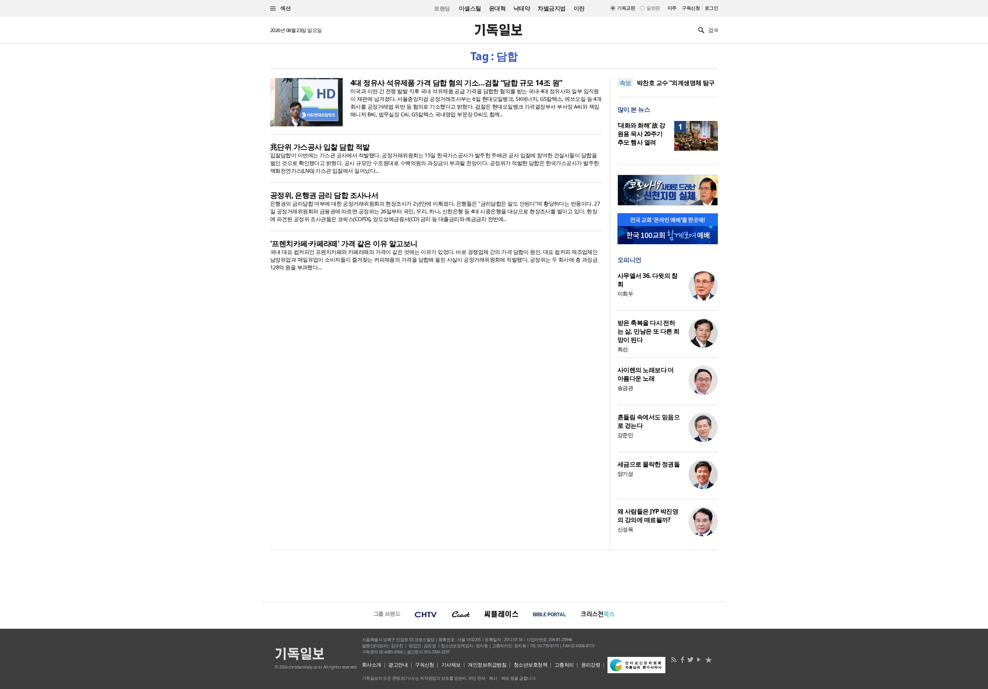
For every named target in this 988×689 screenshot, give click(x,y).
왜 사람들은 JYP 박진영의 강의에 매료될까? (648, 515)
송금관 (625, 387)
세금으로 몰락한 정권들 (649, 464)
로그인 (711, 8)
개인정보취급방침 (487, 664)
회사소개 (371, 664)
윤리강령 (591, 664)
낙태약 (521, 8)
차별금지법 (551, 8)
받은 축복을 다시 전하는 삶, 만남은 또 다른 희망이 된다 (649, 331)
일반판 (653, 8)
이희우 (625, 293)
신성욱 (625, 529)
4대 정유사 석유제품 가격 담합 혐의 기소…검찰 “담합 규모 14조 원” (456, 83)
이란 (579, 8)
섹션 (285, 8)
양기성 (625, 473)
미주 (672, 8)
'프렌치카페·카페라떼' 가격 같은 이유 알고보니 (343, 243)
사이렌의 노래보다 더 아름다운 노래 (646, 374)
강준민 (625, 435)
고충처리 (564, 664)
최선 (623, 349)
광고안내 (398, 664)
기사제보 (451, 664)
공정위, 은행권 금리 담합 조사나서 (324, 195)
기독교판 (626, 8)
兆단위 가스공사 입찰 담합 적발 (319, 147)
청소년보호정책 (530, 664)
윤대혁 (497, 8)
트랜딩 (442, 8)
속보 (625, 82)
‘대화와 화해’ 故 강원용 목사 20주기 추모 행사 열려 (641, 133)
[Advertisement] (494, 575)
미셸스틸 (470, 8)
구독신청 (691, 8)
